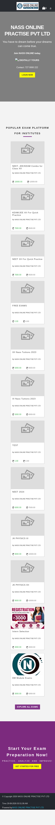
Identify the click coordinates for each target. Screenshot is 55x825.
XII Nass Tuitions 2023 (24, 352)
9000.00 (17, 554)
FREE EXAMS (19, 305)
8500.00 (31, 228)
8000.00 (31, 368)
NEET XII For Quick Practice (27, 259)
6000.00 (17, 507)
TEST (15, 445)
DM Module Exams (22, 678)
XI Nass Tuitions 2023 (24, 399)
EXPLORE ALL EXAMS (27, 707)
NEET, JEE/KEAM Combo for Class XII (27, 167)
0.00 (16, 321)
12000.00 (33, 182)
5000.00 (17, 368)
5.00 (16, 461)
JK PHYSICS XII (20, 585)
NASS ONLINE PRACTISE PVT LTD (28, 807)
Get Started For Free (27, 766)
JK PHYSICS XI (20, 538)
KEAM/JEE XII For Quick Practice (25, 213)
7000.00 (17, 228)
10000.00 (18, 182)
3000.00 (17, 647)
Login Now (27, 75)
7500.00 (31, 507)
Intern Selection (20, 631)
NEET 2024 (18, 492)
